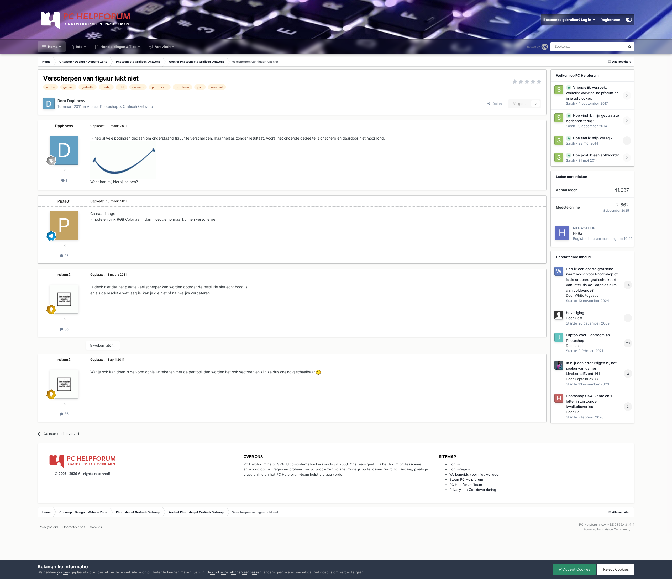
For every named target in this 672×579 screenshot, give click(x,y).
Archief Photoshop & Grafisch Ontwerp (120, 106)
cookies (63, 572)
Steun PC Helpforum (466, 479)
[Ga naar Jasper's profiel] (558, 337)
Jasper (580, 345)
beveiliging (575, 313)
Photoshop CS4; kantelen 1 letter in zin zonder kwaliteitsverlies (589, 401)
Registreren (610, 20)
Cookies (96, 527)
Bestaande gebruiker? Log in (568, 20)
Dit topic (612, 47)
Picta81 (64, 201)
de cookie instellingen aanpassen (234, 572)
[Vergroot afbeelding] (318, 372)
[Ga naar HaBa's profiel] (562, 233)
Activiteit (162, 47)
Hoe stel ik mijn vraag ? (592, 138)
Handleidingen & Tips (118, 47)
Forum (454, 464)
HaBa (577, 233)
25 (66, 255)
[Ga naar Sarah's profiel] (558, 89)
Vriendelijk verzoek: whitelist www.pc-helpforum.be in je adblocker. (592, 92)
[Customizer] (628, 19)
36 (66, 329)
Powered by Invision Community (607, 529)
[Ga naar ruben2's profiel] (64, 299)
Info (78, 47)
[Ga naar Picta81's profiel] (64, 225)
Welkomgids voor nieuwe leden (475, 474)
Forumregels (459, 469)
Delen (496, 104)
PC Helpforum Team (465, 484)
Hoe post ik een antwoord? (596, 155)
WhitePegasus (586, 295)
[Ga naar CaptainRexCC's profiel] (558, 365)
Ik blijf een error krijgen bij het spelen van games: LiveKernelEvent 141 (591, 368)
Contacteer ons (73, 527)
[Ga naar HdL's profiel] (558, 398)
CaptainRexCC (586, 379)
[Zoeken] (629, 46)
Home (52, 47)
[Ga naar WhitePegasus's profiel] (558, 271)
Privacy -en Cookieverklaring (472, 489)
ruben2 (64, 274)
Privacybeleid (48, 527)
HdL (578, 412)
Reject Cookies (615, 569)
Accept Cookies (576, 569)
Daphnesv (76, 100)
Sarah (570, 103)
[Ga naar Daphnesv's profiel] (49, 103)
